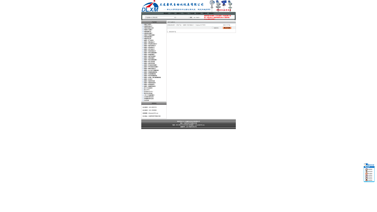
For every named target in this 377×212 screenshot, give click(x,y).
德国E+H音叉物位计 (149, 49)
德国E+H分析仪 (148, 79)
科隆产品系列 (147, 24)
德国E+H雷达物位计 (149, 42)
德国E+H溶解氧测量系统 (150, 72)
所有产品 (179, 25)
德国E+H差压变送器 (149, 63)
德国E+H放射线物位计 (150, 51)
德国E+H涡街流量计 (149, 58)
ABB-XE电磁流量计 (149, 95)
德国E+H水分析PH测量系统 (151, 70)
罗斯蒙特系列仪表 (149, 98)
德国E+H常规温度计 (149, 84)
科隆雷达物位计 (148, 26)
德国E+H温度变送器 (149, 81)
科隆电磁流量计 (148, 36)
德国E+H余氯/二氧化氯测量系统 (152, 77)
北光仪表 (146, 100)
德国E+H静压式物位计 (150, 68)
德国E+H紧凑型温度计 (150, 82)
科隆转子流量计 (148, 29)
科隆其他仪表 (147, 38)
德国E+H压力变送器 (149, 61)
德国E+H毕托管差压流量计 (151, 67)
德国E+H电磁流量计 (149, 54)
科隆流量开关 (147, 31)
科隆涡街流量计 (148, 33)
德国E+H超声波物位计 (150, 45)
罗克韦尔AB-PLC (148, 91)
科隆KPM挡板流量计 (149, 35)
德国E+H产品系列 (149, 40)
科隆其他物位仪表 (149, 28)
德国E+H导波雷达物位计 (150, 44)
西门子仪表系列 (148, 88)
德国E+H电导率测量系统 (150, 75)
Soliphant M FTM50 (200, 25)
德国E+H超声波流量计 (150, 56)
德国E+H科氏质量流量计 (150, 52)
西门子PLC (147, 89)
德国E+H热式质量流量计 (150, 59)
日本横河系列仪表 (149, 97)
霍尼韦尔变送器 (148, 93)
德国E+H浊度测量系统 (150, 74)
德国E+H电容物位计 (149, 47)
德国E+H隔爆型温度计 (150, 86)
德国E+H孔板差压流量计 (150, 65)
